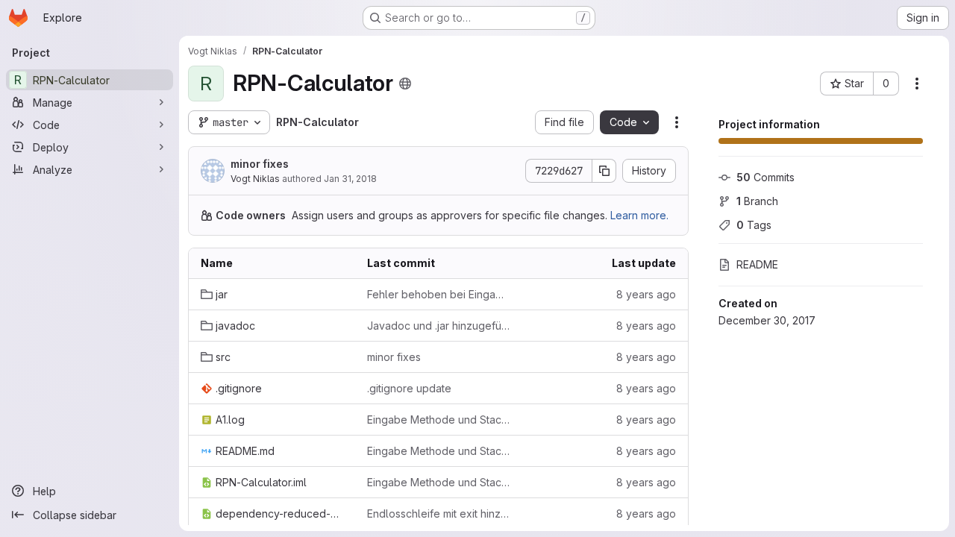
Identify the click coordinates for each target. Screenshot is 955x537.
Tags (753, 225)
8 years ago (646, 294)
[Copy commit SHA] (604, 171)
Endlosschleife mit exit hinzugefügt (438, 513)
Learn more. (639, 215)
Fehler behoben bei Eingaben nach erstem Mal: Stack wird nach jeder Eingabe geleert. (438, 294)
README (757, 264)
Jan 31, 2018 (350, 178)
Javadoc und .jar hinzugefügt (438, 325)
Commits (765, 177)
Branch (757, 201)
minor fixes (260, 163)
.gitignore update (409, 388)
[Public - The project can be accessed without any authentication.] (405, 84)
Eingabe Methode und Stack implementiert (438, 419)
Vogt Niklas (255, 178)
